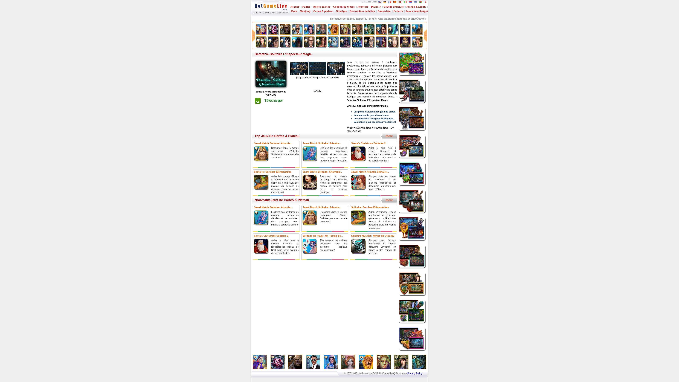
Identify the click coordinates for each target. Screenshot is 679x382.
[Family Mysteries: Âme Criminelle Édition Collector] (297, 29)
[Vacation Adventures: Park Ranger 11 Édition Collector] (357, 29)
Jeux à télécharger (417, 11)
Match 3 (376, 6)
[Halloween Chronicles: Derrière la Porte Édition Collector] (297, 41)
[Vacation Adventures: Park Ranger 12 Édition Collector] (261, 41)
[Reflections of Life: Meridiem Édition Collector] (381, 41)
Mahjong (305, 11)
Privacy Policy (414, 373)
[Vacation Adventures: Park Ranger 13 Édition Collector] (417, 41)
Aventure (363, 6)
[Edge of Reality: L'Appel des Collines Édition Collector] (417, 29)
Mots (294, 11)
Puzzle (306, 6)
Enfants (398, 11)
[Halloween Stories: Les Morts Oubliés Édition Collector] (285, 41)
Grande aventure (394, 6)
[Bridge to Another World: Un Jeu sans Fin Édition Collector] (273, 41)
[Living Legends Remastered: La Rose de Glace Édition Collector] (273, 29)
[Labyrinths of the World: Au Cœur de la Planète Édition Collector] (357, 41)
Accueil (295, 6)
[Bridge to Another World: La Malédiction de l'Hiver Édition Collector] (333, 41)
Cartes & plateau (323, 11)
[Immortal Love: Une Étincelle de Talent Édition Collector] (309, 41)
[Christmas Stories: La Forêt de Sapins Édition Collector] (309, 29)
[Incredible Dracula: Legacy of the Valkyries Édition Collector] (261, 29)
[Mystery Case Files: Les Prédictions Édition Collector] (345, 29)
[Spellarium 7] (405, 41)
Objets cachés (321, 6)
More (389, 136)
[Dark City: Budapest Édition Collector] (369, 41)
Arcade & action (416, 6)
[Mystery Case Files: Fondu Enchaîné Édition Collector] (393, 29)
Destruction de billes (362, 11)
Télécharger (273, 100)
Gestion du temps (344, 6)
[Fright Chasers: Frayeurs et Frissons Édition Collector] (285, 29)
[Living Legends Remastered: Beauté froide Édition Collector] (405, 29)
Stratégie (341, 11)
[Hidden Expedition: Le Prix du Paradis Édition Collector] (369, 29)
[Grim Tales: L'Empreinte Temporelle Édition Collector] (393, 41)
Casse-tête (384, 11)
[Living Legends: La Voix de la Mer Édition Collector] (345, 41)
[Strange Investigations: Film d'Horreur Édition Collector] (381, 29)
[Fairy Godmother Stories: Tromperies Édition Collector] (333, 29)
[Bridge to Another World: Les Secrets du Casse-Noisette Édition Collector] (321, 29)
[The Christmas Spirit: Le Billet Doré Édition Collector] (321, 41)
